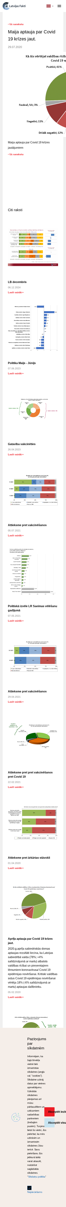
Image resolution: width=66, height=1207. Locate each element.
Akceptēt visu (51, 1122)
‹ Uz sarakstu (16, 24)
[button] (50, 6)
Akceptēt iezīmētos (51, 1111)
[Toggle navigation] (59, 6)
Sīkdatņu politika (36, 1176)
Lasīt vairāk (15, 292)
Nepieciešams (34, 1192)
